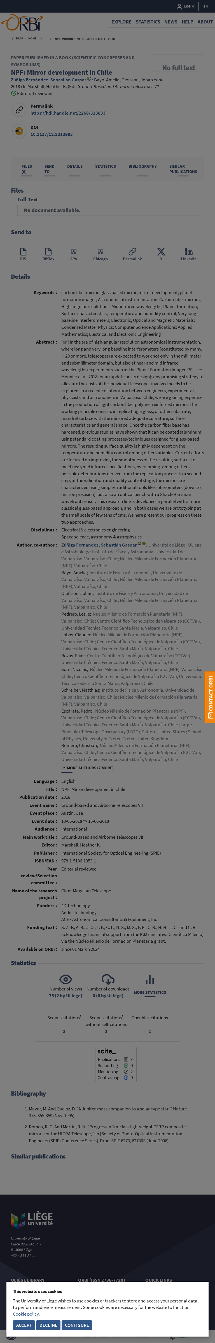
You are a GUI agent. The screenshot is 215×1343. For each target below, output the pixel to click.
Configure (77, 1325)
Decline (48, 1325)
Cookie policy (26, 1314)
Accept (24, 1325)
